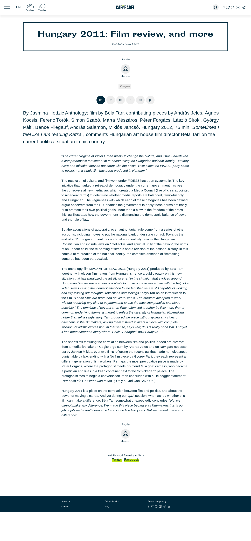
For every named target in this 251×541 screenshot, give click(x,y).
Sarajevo (125, 86)
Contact (65, 506)
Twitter (117, 459)
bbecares (125, 76)
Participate (30, 10)
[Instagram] (232, 7)
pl (150, 100)
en (18, 7)
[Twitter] (228, 7)
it (130, 100)
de (140, 100)
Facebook (131, 459)
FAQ (107, 506)
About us (65, 501)
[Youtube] (238, 7)
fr (111, 100)
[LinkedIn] (169, 506)
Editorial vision (112, 501)
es (120, 100)
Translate (42, 10)
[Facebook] (223, 7)
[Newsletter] (244, 7)
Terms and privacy (157, 501)
